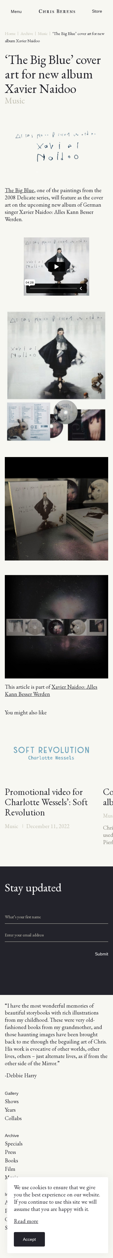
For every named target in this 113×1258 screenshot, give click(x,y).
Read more (26, 1221)
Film (10, 1168)
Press (10, 1151)
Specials (14, 1143)
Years (10, 1109)
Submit (101, 953)
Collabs (13, 1118)
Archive (26, 33)
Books (11, 1160)
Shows (12, 1101)
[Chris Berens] (57, 11)
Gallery (11, 1093)
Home (10, 33)
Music (43, 33)
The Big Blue (19, 190)
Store (97, 11)
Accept (29, 1239)
